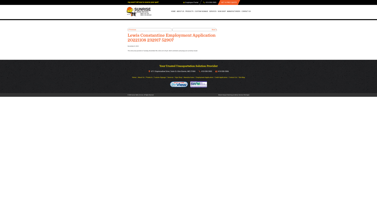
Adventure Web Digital (243, 95)
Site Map (242, 77)
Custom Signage (201, 11)
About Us (180, 11)
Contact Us (246, 11)
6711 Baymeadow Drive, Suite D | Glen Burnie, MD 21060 (173, 71)
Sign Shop (222, 11)
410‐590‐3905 (206, 71)
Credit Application (221, 77)
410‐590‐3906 (223, 71)
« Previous (132, 29)
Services (212, 11)
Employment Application (204, 77)
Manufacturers (233, 11)
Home (173, 11)
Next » (214, 29)
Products (189, 11)
